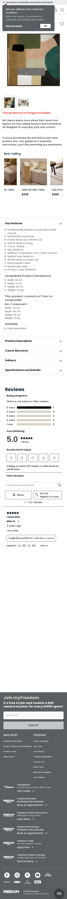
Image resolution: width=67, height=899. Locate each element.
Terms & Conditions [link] (33, 893)
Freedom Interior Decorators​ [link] (32, 812)
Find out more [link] (14, 26)
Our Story (38, 746)
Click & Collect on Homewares (17, 746)
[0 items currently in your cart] (61, 9)
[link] (33, 382)
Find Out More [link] (25, 861)
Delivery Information (12, 741)
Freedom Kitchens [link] (26, 798)
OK (45, 26)
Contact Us (39, 762)
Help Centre (8, 756)
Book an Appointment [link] (30, 805)
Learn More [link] (23, 819)
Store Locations (41, 741)
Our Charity (39, 751)
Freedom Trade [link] (25, 840)
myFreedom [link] (23, 784)
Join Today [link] (23, 791)
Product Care (9, 751)
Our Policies (39, 777)
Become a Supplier (42, 772)
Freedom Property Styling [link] (31, 854)
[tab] (33, 223)
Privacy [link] (46, 893)
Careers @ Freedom (43, 756)
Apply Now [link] (23, 847)
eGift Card (38, 767)
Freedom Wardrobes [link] (28, 826)
